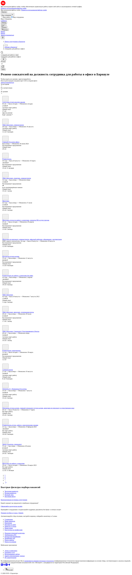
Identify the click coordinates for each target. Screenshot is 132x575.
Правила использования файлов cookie (34, 10)
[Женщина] (5, 98)
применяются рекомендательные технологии (39, 561)
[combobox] (10, 55)
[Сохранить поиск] (3, 67)
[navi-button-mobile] (3, 37)
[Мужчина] (5, 440)
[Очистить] (3, 59)
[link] (4, 27)
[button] (3, 31)
